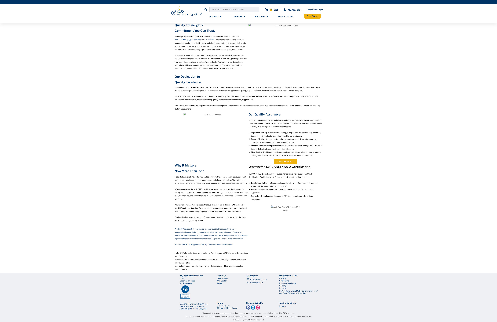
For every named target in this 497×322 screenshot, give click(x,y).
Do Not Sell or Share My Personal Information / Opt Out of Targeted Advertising (298, 292)
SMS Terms (284, 281)
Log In (182, 278)
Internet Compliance (287, 283)
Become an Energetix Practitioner (194, 304)
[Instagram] (258, 307)
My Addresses (186, 283)
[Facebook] (248, 307)
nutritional (210, 40)
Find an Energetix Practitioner (192, 306)
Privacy (282, 278)
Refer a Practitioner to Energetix (193, 309)
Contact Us (252, 275)
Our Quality (222, 281)
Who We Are (222, 278)
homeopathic (180, 40)
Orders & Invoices (187, 281)
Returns (282, 288)
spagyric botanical (194, 40)
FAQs (219, 283)
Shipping (282, 286)
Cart (275, 10)
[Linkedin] (253, 307)
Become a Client (286, 16)
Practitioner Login (315, 10)
